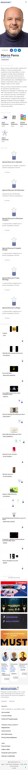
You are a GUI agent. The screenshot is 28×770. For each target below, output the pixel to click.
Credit (14, 768)
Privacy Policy (4, 701)
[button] (26, 2)
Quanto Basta (5, 59)
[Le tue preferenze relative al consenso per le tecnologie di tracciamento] (25, 767)
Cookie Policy (11, 701)
